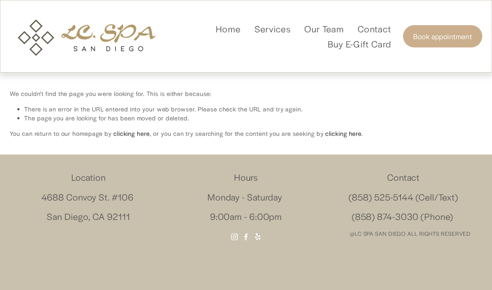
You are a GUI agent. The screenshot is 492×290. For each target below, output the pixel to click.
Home (228, 28)
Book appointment (442, 36)
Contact (374, 28)
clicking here (131, 133)
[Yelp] (257, 236)
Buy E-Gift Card (360, 43)
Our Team (324, 28)
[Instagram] (234, 236)
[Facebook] (246, 236)
